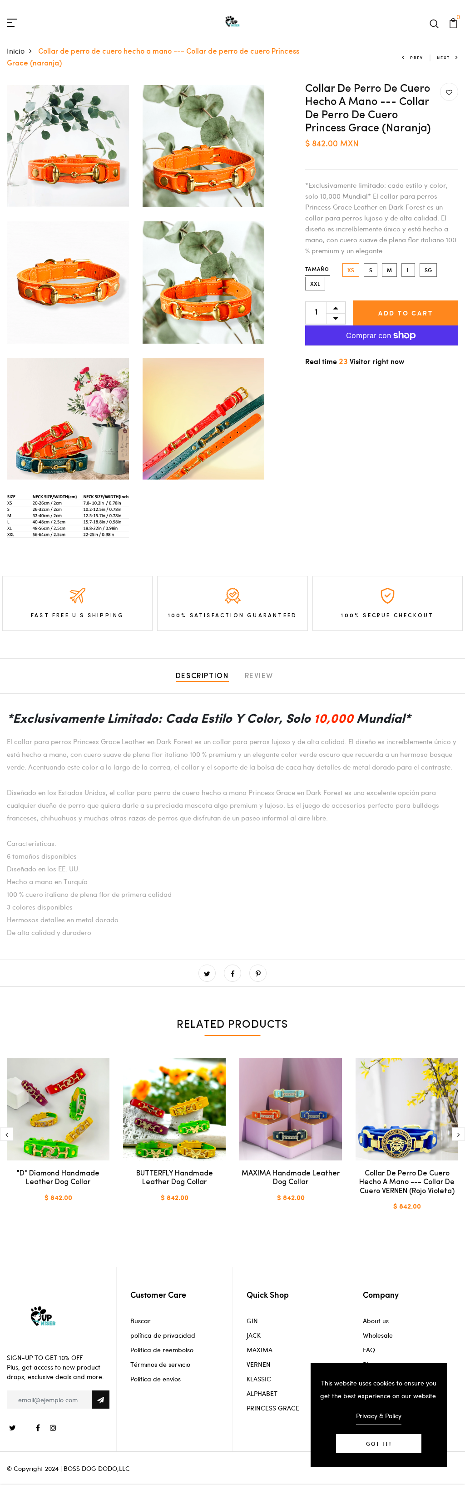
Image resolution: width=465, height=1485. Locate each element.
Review (259, 676)
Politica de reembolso (161, 1349)
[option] (58, 1137)
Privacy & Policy (378, 1415)
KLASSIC (259, 1379)
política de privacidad (162, 1335)
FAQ (369, 1349)
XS (350, 270)
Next (443, 57)
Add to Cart (405, 313)
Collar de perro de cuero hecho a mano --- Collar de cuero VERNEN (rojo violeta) (407, 1182)
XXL (315, 284)
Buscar (140, 1320)
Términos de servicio (160, 1364)
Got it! (378, 1444)
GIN (252, 1320)
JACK (254, 1335)
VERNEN (259, 1364)
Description (202, 676)
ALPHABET (262, 1393)
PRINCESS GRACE (273, 1408)
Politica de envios (155, 1379)
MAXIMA (259, 1349)
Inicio (16, 50)
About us (376, 1320)
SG (428, 270)
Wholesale (378, 1335)
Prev (416, 57)
